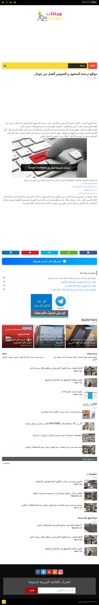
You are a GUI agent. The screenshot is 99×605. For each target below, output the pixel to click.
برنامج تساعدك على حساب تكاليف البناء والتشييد (61, 411)
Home (92, 65)
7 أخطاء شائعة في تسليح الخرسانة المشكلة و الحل (59, 525)
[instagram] (15, 2)
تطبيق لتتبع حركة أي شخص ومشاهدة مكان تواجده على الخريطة (72, 278)
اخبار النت (89, 78)
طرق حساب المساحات (71, 391)
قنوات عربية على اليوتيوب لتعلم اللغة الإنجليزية (78, 282)
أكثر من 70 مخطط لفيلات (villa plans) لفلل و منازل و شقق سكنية (53, 423)
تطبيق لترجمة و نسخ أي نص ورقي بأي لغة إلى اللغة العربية (73, 290)
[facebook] (6, 2)
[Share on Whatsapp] (69, 253)
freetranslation (89, 183)
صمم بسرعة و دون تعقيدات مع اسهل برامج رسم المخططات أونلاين (53, 446)
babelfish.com (90, 190)
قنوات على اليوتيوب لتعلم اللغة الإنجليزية (80, 286)
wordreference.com (87, 193)
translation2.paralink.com (84, 186)
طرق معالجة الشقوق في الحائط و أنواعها (63, 379)
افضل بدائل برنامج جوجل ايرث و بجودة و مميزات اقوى (57, 493)
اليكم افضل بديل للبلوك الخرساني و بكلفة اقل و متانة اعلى (56, 367)
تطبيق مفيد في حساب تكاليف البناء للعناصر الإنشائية (58, 481)
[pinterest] (3, 2)
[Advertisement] (49, 41)
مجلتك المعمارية (82, 602)
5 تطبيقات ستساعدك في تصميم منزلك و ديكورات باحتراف (57, 435)
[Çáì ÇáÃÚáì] (4, 602)
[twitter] (11, 2)
